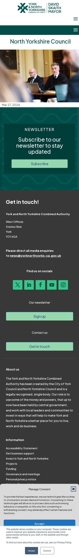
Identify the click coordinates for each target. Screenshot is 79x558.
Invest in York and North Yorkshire (27, 458)
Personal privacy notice (21, 479)
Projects (11, 463)
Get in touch (39, 346)
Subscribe (39, 163)
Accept (39, 523)
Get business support (20, 453)
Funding (11, 468)
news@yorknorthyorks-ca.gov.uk (35, 256)
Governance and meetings (23, 474)
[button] (73, 489)
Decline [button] (47, 550)
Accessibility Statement (21, 448)
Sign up (39, 316)
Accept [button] (31, 550)
